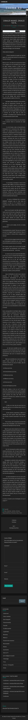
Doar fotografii (6, 619)
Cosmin (15, 25)
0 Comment (21, 25)
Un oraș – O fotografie (8, 665)
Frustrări (6, 509)
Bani (5, 511)
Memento (5, 634)
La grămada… (6, 631)
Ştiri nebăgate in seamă (8, 655)
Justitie (13, 511)
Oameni (18, 511)
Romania (13, 513)
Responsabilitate (7, 513)
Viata (17, 513)
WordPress (18, 716)
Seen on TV (5, 652)
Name (6, 566)
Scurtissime (6, 649)
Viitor (20, 513)
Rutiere (5, 646)
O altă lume (6, 696)
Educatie (9, 511)
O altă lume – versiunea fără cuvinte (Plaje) (13, 683)
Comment (7, 545)
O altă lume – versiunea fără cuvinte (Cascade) (13, 680)
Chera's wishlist (7, 616)
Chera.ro (4, 2)
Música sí (5, 637)
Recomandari (6, 643)
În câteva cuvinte (7, 628)
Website (6, 579)
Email (6, 572)
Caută (4, 598)
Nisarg (14, 718)
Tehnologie (6, 658)
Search (22, 601)
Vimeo (4, 668)
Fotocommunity (7, 622)
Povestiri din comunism (8, 640)
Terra (4, 661)
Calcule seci (6, 613)
